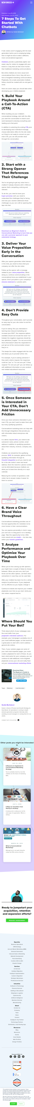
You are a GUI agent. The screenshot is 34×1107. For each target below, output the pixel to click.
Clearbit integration (9, 460)
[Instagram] (23, 1057)
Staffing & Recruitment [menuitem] (17, 991)
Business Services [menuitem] (17, 1000)
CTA (26, 127)
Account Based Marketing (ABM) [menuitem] (17, 949)
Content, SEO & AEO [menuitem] (17, 961)
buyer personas (7, 196)
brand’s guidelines (16, 540)
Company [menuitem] (17, 1010)
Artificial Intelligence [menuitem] (17, 998)
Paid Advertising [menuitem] (17, 958)
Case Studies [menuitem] (17, 1037)
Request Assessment (17, 920)
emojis (18, 537)
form (16, 440)
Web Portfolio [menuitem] (17, 1039)
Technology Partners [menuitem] (17, 1022)
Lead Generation (20, 688)
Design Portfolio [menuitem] (17, 1042)
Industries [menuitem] (17, 984)
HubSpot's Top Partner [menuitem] (17, 1020)
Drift (9, 455)
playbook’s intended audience (12, 636)
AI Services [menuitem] (17, 969)
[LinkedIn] (18, 720)
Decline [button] (21, 1103)
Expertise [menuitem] (17, 942)
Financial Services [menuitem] (17, 988)
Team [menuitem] (17, 1012)
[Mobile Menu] (31, 2)
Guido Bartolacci (19, 32)
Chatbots (5, 62)
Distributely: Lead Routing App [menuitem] (17, 1024)
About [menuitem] (17, 1006)
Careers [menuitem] (17, 1017)
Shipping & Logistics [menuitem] (17, 993)
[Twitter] (11, 1057)
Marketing (9, 688)
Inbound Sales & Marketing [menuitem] (17, 954)
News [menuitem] (17, 1015)
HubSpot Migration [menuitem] (17, 971)
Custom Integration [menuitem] (17, 976)
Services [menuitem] (17, 966)
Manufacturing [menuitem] (17, 1002)
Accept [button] (13, 1103)
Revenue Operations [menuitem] (17, 944)
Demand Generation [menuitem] (17, 951)
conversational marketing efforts (19, 663)
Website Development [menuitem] (17, 956)
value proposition (18, 272)
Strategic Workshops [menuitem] (17, 978)
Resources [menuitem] (17, 1028)
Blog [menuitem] (17, 1030)
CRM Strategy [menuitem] (17, 947)
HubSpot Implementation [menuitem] (17, 973)
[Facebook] (15, 1057)
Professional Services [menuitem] (17, 980)
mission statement (8, 282)
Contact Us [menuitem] (17, 1008)
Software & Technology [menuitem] (17, 986)
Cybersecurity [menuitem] (17, 995)
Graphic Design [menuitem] (17, 963)
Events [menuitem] (17, 1035)
